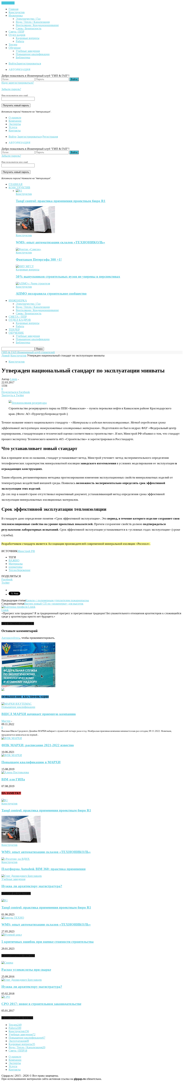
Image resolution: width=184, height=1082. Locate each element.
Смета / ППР (16, 31)
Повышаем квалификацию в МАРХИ (31, 762)
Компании (15, 120)
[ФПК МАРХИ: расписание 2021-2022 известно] (11, 738)
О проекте (15, 117)
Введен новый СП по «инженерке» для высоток (53, 603)
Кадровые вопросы (27, 38)
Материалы (16, 563)
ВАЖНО (14, 560)
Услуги (13, 127)
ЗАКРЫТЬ (8, 2)
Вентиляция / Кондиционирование (37, 25)
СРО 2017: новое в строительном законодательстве (41, 1004)
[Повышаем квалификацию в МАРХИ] (11, 755)
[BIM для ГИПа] (15, 772)
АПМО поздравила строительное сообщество (51, 293)
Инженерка (16, 15)
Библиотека (23, 57)
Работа (20, 41)
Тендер (13, 44)
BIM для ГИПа (13, 779)
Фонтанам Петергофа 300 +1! (39, 259)
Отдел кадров (17, 34)
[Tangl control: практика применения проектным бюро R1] (19, 190)
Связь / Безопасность (28, 28)
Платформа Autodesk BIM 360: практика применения (43, 869)
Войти (13, 63)
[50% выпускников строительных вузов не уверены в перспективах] (25, 266)
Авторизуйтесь (10, 637)
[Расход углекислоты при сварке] (7, 962)
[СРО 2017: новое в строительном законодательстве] (5, 996)
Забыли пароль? (11, 89)
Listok (13, 379)
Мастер (5, 720)
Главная (13, 9)
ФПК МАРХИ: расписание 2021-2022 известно (37, 745)
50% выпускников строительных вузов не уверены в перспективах (68, 276)
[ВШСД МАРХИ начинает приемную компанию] (16, 703)
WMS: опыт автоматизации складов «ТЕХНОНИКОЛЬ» (60, 242)
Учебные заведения (28, 50)
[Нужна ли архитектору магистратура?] (21, 875)
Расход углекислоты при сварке (26, 969)
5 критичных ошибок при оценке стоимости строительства (47, 942)
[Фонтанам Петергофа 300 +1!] (28, 249)
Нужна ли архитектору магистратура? (31, 886)
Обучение (15, 47)
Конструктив (17, 12)
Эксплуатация (19, 1040)
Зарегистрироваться (29, 63)
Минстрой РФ (26, 551)
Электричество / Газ (28, 18)
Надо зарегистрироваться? (17, 82)
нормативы (15, 566)
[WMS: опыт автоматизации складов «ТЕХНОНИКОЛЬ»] (35, 232)
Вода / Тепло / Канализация (33, 21)
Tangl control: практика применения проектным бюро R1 (60, 201)
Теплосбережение (19, 570)
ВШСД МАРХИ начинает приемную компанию (38, 714)
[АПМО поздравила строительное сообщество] (33, 283)
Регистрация (50, 136)
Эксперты (15, 124)
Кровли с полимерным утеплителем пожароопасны (57, 600)
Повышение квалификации (33, 54)
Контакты (15, 130)
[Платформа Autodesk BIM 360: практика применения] (15, 858)
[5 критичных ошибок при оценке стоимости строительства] (11, 934)
